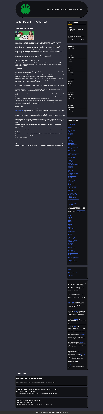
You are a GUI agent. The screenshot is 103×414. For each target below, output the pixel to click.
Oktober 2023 (70, 59)
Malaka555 (70, 204)
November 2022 (71, 74)
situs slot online (71, 260)
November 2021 (71, 94)
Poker (61, 9)
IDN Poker (30, 138)
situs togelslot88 (71, 237)
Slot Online (56, 9)
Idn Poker (70, 128)
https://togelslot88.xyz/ (73, 154)
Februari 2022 (70, 90)
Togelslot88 (70, 123)
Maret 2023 (70, 68)
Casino (80, 9)
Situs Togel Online (71, 215)
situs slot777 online (81, 210)
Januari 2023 (70, 72)
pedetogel (70, 220)
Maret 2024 (70, 55)
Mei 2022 (70, 87)
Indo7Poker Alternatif (72, 186)
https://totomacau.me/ (72, 240)
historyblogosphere (47, 412)
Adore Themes (65, 412)
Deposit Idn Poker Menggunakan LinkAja (29, 378)
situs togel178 (71, 143)
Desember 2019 (71, 113)
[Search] (83, 9)
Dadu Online (70, 200)
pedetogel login (71, 228)
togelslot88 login (71, 222)
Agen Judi (21, 138)
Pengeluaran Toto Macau (73, 173)
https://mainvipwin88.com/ (73, 153)
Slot (69, 137)
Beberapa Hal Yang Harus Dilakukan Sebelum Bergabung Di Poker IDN (38, 389)
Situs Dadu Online (82, 334)
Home (47, 9)
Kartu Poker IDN (71, 183)
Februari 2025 (70, 53)
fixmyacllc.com (71, 163)
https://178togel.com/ (72, 144)
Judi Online (65, 9)
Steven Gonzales (29, 24)
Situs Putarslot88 (71, 245)
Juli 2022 (69, 83)
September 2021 (71, 98)
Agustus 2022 (70, 81)
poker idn (56, 46)
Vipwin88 (70, 158)
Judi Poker (40, 138)
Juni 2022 (70, 85)
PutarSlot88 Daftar (72, 193)
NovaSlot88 (70, 167)
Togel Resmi (70, 134)
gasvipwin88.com (71, 157)
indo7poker (70, 178)
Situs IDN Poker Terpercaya (73, 181)
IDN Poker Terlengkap (72, 272)
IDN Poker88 (70, 189)
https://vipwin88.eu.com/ (73, 253)
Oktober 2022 (70, 76)
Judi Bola (70, 9)
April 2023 (70, 66)
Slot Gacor (70, 127)
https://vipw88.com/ (72, 176)
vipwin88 (70, 156)
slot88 (69, 218)
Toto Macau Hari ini (72, 187)
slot (69, 151)
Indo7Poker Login (71, 251)
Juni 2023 (70, 61)
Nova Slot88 (70, 166)
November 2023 (71, 57)
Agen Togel (70, 275)
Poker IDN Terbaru (72, 180)
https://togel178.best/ (72, 145)
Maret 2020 (70, 109)
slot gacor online (71, 258)
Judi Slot (51, 9)
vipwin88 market (71, 161)
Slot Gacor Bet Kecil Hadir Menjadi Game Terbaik (77, 39)
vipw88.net (70, 160)
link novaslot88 (71, 238)
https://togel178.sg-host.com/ (74, 147)
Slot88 (69, 131)
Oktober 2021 (70, 96)
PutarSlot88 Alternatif (72, 194)
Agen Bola (70, 254)
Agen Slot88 (70, 196)
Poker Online (70, 138)
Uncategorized (25, 137)
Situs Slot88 (70, 141)
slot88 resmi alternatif (72, 261)
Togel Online (75, 9)
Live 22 (80, 282)
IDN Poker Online (71, 130)
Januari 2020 (70, 111)
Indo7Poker (70, 190)
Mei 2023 (70, 63)
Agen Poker (25, 138)
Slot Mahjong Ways (72, 197)
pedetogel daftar (71, 302)
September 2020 (71, 107)
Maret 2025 (70, 50)
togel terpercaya (71, 231)
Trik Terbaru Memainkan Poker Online (28, 400)
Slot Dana (70, 217)
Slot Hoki (70, 269)
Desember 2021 (71, 92)
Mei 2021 (70, 100)
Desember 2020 (71, 103)
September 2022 (71, 79)
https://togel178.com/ (72, 150)
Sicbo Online (70, 201)
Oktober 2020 (70, 105)
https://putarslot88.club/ (73, 191)
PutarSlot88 (70, 171)
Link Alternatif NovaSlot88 (73, 164)
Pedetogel (70, 135)
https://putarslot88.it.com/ (73, 257)
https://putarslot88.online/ (73, 199)
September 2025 (71, 48)
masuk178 (70, 148)
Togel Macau (70, 125)
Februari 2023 (70, 70)
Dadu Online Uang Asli (72, 203)
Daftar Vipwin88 (71, 124)
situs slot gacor (71, 248)
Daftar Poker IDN (19, 110)
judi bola (70, 233)
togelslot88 (70, 224)
